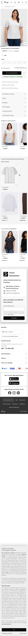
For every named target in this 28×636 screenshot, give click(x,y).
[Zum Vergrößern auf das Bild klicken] (25, 43)
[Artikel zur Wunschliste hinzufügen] (24, 73)
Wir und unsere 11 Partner (8, 552)
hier (7, 572)
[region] (14, 591)
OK (14, 629)
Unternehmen (5, 354)
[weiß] (2, 55)
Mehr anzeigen (10, 314)
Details (4, 98)
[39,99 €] (9, 203)
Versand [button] (17, 51)
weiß (5, 55)
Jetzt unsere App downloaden (14, 375)
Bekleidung (8, 6)
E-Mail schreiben (7, 332)
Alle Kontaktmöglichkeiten (11, 336)
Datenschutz (22, 400)
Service (3, 358)
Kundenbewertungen (8, 115)
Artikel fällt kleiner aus (21, 67)
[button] (2, 2)
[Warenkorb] (26, 2)
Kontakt (3, 327)
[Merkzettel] (22, 2)
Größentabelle (6, 68)
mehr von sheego (6, 363)
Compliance (22, 404)
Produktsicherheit (7, 111)
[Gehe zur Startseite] (7, 2)
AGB (17, 400)
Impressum (15, 404)
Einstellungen (23, 633)
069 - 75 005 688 (7, 348)
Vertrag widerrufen (8, 400)
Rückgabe (5, 102)
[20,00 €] (9, 134)
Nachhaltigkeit (6, 107)
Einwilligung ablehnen (7, 633)
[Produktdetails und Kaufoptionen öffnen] (16, 184)
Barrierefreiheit (6, 404)
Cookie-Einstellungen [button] (14, 407)
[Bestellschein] (19, 2)
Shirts (13, 6)
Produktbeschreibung (8, 94)
